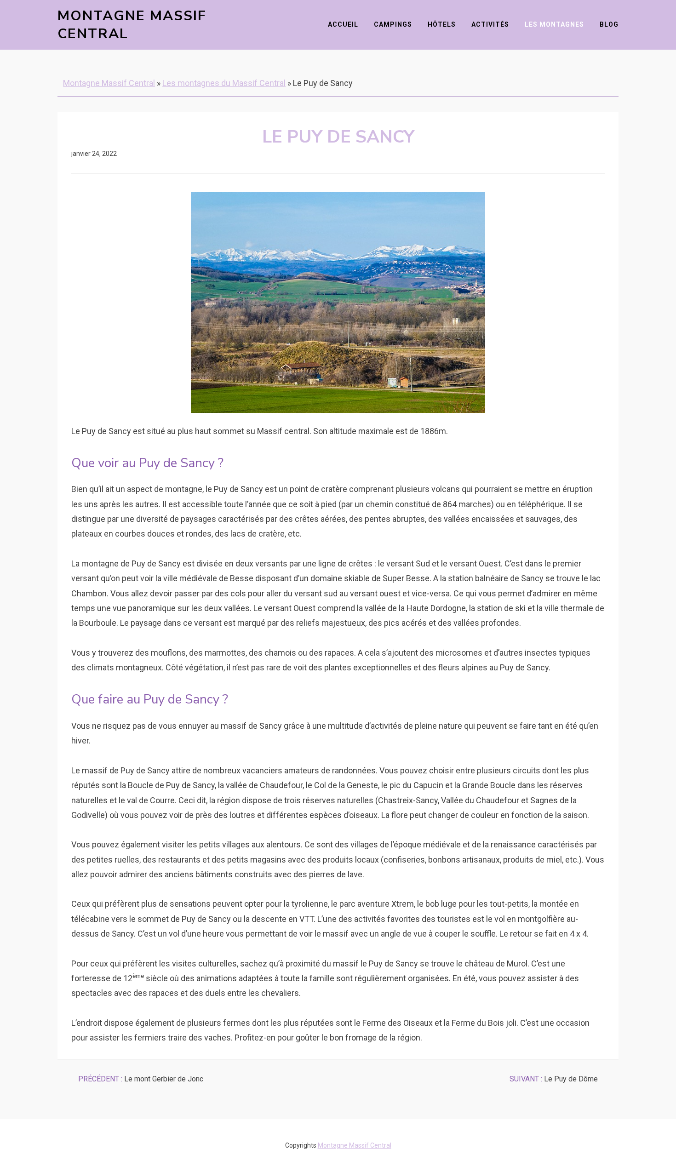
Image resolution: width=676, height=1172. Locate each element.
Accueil (343, 24)
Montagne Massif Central (131, 24)
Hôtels (442, 24)
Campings (393, 24)
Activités (490, 24)
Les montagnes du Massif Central (224, 83)
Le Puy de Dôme (554, 1079)
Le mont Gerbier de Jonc (140, 1079)
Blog (609, 24)
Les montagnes (554, 24)
